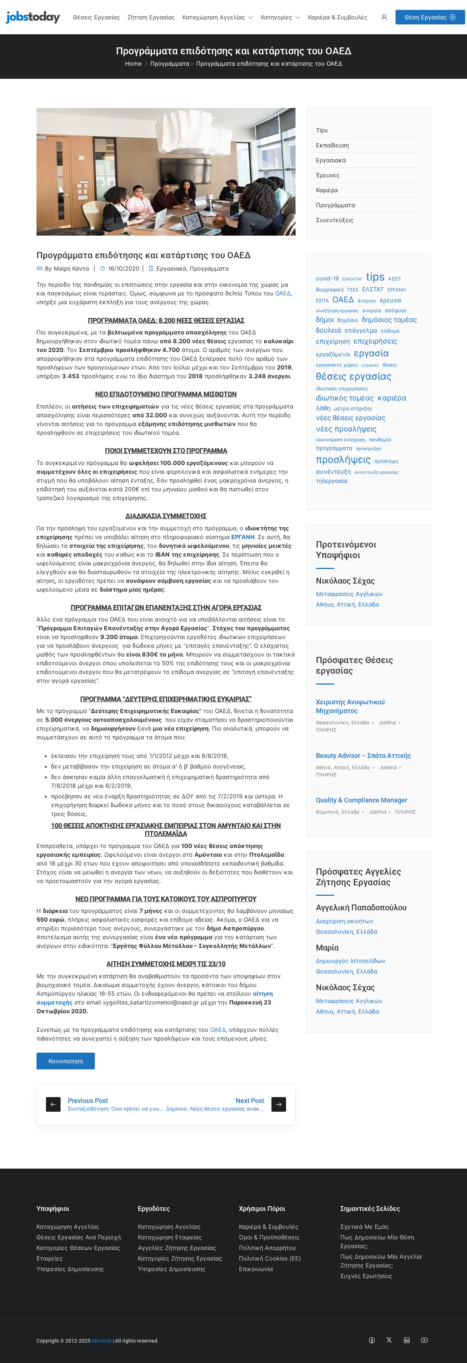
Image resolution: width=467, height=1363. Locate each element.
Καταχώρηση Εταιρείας (170, 1237)
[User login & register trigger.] (384, 17)
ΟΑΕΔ (283, 293)
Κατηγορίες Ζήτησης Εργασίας (180, 1258)
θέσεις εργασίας (353, 376)
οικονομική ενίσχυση (340, 439)
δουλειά (328, 330)
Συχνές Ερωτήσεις (366, 1275)
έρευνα (390, 300)
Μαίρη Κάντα (71, 268)
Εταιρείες (49, 1258)
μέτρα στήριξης (353, 408)
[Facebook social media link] (371, 1339)
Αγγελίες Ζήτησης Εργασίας (177, 1247)
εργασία (371, 353)
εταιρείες (370, 365)
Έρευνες (328, 175)
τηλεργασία (331, 480)
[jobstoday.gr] (30, 16)
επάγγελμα (361, 330)
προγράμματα (334, 448)
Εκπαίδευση (332, 145)
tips (375, 276)
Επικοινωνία (256, 1269)
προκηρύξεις (369, 448)
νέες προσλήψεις (346, 428)
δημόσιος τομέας (389, 319)
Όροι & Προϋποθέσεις (269, 1237)
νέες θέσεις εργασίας (350, 418)
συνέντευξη (333, 471)
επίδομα (390, 331)
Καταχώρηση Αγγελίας (67, 1226)
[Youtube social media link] (424, 1339)
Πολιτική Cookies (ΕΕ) (270, 1258)
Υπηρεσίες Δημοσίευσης (70, 1269)
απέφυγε (395, 310)
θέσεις (390, 365)
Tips (322, 130)
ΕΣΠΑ (322, 300)
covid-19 (327, 278)
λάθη (323, 408)
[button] (218, 17)
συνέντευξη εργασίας (376, 472)
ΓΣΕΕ (353, 290)
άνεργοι (367, 300)
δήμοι (325, 319)
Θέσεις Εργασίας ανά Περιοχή (78, 1237)
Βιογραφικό (330, 289)
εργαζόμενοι (333, 354)
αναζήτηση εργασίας (337, 310)
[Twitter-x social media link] (389, 1339)
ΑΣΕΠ (394, 279)
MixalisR (102, 1341)
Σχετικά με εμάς (364, 1226)
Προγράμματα (169, 63)
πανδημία (380, 439)
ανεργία (371, 310)
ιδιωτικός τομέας (345, 398)
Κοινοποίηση (66, 1061)
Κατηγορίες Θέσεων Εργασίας (78, 1247)
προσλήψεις (343, 459)
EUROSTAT (352, 279)
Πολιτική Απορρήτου (267, 1247)
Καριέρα (327, 190)
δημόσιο (347, 320)
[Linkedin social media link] (406, 1339)
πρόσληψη (386, 461)
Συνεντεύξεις (335, 220)
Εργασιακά (171, 268)
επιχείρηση (333, 341)
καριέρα (392, 397)
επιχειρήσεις (375, 341)
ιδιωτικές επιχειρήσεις (342, 388)
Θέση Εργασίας (426, 17)
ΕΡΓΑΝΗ (243, 537)
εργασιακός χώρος (337, 365)
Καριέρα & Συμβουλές (268, 1226)
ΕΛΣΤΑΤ (373, 289)
